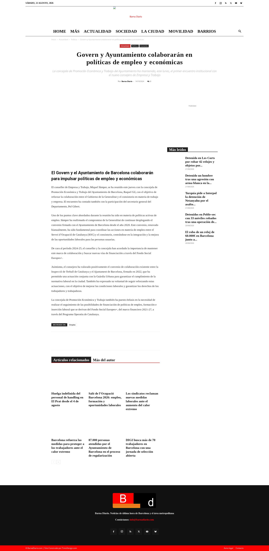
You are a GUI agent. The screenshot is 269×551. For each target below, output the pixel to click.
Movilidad (181, 31)
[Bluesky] (241, 3)
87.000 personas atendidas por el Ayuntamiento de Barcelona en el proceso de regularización (104, 447)
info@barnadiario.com (142, 519)
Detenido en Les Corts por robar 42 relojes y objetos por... (200, 161)
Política (74, 39)
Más (74, 31)
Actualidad (97, 31)
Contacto (239, 548)
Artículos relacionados (71, 360)
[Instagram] (220, 3)
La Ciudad (152, 31)
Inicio (53, 39)
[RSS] (225, 3)
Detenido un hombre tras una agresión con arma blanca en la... (199, 179)
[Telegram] (151, 94)
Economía (144, 46)
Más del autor (104, 360)
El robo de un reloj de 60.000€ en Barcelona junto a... (199, 235)
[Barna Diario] (134, 17)
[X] (231, 3)
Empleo (72, 325)
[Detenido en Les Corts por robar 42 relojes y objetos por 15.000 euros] (175, 161)
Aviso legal (228, 548)
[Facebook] (215, 3)
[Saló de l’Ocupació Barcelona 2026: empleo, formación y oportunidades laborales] (106, 378)
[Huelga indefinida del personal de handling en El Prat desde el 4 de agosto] (68, 378)
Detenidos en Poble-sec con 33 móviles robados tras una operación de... (201, 218)
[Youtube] (236, 3)
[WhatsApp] (144, 94)
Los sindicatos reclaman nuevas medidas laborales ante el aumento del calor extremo (142, 401)
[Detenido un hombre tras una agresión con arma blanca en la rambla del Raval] (175, 179)
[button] (239, 31)
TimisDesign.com (69, 548)
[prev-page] (53, 462)
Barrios (207, 31)
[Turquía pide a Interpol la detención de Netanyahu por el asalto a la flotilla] (175, 196)
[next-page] (58, 462)
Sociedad (126, 31)
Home (59, 31)
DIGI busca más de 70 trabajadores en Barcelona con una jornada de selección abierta (140, 447)
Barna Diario (127, 81)
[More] (158, 94)
